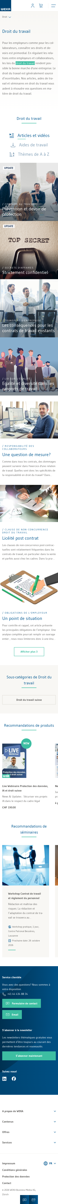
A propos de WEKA (12, 1111)
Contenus (7, 1121)
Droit (4, 16)
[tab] (29, 135)
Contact (6, 1183)
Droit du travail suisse (29, 700)
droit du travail (25, 63)
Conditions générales (14, 1170)
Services (7, 1142)
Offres (5, 1132)
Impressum (8, 1163)
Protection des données (16, 1176)
